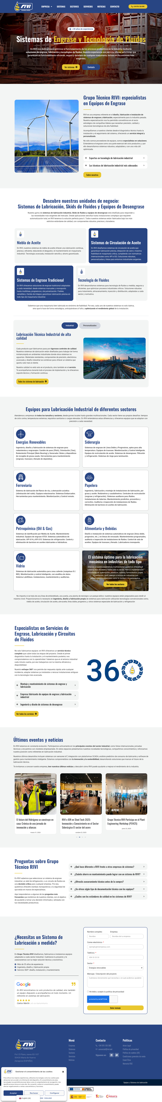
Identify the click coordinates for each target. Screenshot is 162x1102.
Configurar (54, 1093)
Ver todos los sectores (115, 584)
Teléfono (91, 953)
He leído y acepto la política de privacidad (106, 992)
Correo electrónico (95, 942)
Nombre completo (94, 932)
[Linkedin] (111, 1055)
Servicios (88, 6)
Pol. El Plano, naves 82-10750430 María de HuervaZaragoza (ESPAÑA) (27, 1057)
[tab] (70, 325)
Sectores (74, 6)
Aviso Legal (48, 1098)
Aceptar (13, 1093)
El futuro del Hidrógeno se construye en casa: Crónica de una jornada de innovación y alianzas (134, 823)
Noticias (101, 6)
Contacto (114, 6)
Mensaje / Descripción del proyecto (102, 974)
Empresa (45, 6)
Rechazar (34, 1093)
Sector (90, 963)
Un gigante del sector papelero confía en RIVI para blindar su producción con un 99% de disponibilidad (90, 823)
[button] (63, 1072)
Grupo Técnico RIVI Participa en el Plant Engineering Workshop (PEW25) (44, 821)
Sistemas (61, 6)
